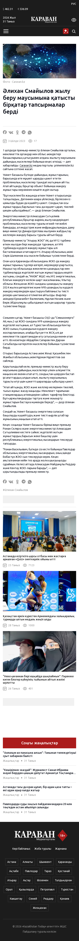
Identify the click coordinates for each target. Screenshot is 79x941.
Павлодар (31, 871)
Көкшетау (16, 898)
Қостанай (64, 871)
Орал (9, 889)
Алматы (28, 861)
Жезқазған (39, 907)
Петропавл (47, 889)
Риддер (48, 898)
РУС (73, 3)
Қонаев (64, 898)
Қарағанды (65, 861)
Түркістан (67, 889)
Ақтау (26, 880)
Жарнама (61, 848)
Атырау (11, 880)
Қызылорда (26, 889)
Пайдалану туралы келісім (39, 931)
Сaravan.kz (26, 165)
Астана (11, 861)
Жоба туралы (42, 848)
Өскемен (42, 880)
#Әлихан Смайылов (15, 489)
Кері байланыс (21, 848)
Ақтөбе (14, 871)
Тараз (47, 871)
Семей (33, 898)
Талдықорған (63, 880)
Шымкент (45, 861)
